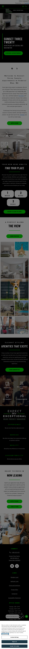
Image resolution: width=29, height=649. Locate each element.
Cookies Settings (14, 637)
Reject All (14, 641)
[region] (14, 635)
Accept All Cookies (14, 646)
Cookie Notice (5, 634)
